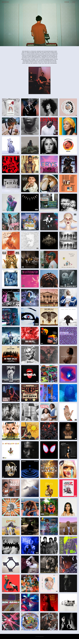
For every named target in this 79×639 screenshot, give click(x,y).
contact (74, 2)
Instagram (66, 2)
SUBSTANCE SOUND (49, 59)
